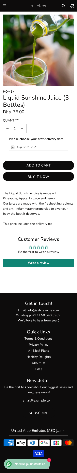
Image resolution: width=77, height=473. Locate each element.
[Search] (63, 5)
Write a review (38, 263)
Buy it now (38, 176)
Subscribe (38, 413)
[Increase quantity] (22, 128)
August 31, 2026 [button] (27, 147)
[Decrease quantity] (7, 128)
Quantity (11, 120)
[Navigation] (4, 5)
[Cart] (72, 5)
